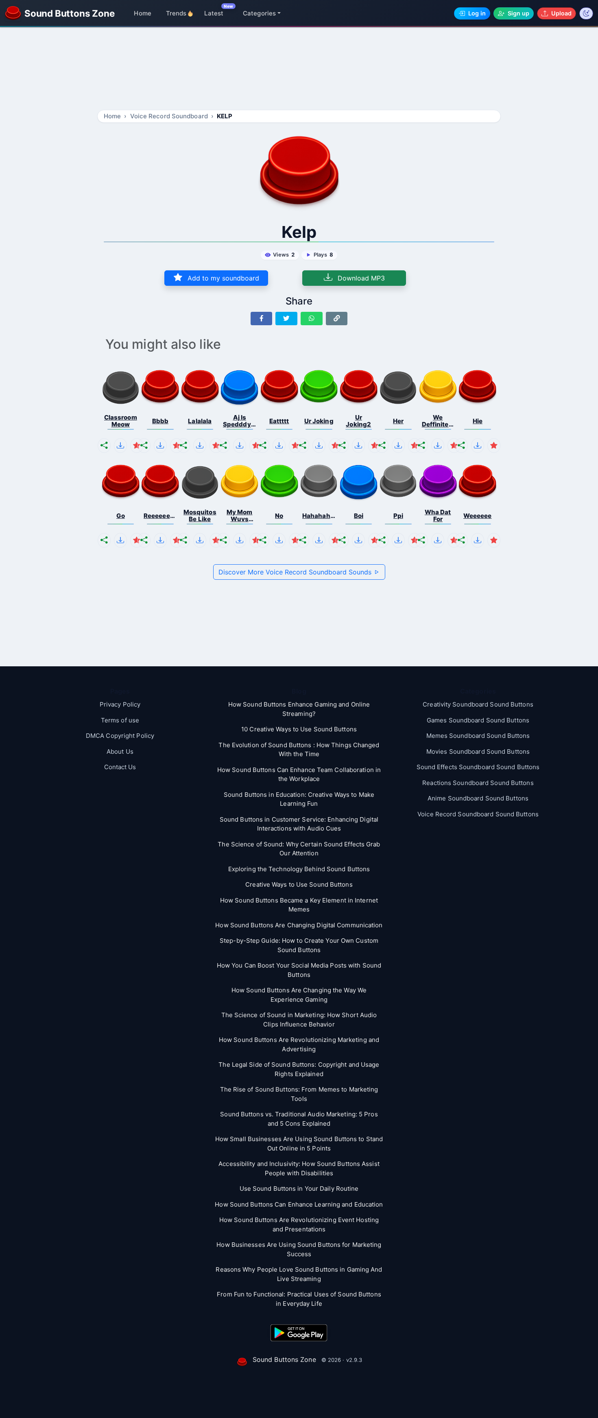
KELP (224, 116)
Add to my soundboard (222, 278)
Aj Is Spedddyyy (239, 421)
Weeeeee (477, 515)
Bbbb (160, 421)
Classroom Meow (120, 421)
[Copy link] (337, 318)
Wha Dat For (438, 516)
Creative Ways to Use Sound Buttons (298, 884)
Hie (477, 421)
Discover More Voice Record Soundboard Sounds (295, 572)
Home (142, 13)
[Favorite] (137, 445)
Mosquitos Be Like (199, 516)
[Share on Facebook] (262, 318)
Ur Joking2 (358, 421)
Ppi (398, 515)
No (279, 515)
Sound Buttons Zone (284, 1359)
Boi (358, 515)
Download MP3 (360, 278)
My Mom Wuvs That (240, 516)
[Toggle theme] (586, 13)
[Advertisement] (299, 69)
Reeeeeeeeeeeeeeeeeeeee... (160, 515)
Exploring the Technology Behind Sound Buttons (299, 869)
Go (120, 515)
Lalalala (200, 421)
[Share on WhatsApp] (312, 318)
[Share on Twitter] (286, 318)
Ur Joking (319, 421)
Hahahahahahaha (319, 515)
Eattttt (279, 421)
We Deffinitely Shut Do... (438, 421)
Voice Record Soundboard (169, 116)
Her (398, 421)
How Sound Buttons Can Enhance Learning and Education (299, 1204)
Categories (259, 13)
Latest (213, 13)
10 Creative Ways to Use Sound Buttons (299, 729)
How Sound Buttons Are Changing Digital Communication (298, 925)
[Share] (104, 445)
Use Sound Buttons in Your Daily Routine (299, 1188)
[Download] (120, 445)
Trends (176, 13)
